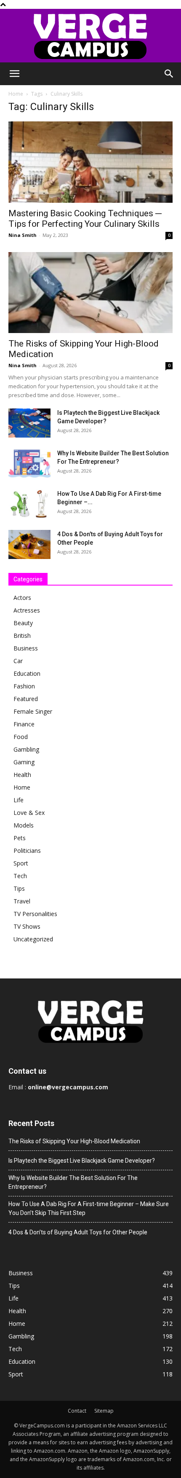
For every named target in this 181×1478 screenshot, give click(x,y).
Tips (19, 888)
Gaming (24, 762)
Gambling (26, 749)
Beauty (23, 623)
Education (26, 673)
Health (22, 775)
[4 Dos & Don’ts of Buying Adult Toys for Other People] (29, 544)
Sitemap (104, 1410)
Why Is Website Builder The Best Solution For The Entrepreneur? (73, 1182)
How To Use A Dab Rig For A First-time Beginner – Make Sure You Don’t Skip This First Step (88, 1208)
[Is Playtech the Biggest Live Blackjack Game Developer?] (29, 423)
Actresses (26, 610)
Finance (24, 724)
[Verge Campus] (90, 35)
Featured (25, 699)
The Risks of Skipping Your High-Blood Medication (74, 1141)
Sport (20, 863)
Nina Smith (22, 235)
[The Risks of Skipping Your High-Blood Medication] (90, 292)
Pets (19, 838)
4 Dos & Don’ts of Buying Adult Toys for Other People (77, 1232)
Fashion (24, 686)
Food (20, 737)
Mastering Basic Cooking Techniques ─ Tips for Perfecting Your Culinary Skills (85, 218)
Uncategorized (33, 939)
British (22, 636)
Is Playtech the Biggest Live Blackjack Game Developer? (81, 1160)
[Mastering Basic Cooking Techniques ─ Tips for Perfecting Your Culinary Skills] (90, 162)
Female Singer (32, 711)
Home (15, 93)
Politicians (27, 850)
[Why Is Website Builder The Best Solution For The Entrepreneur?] (29, 463)
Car (18, 661)
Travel (21, 901)
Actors (22, 598)
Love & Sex (29, 813)
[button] (14, 73)
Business (25, 648)
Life (18, 800)
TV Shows (26, 926)
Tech (20, 876)
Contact (77, 1410)
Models (23, 825)
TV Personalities (35, 914)
